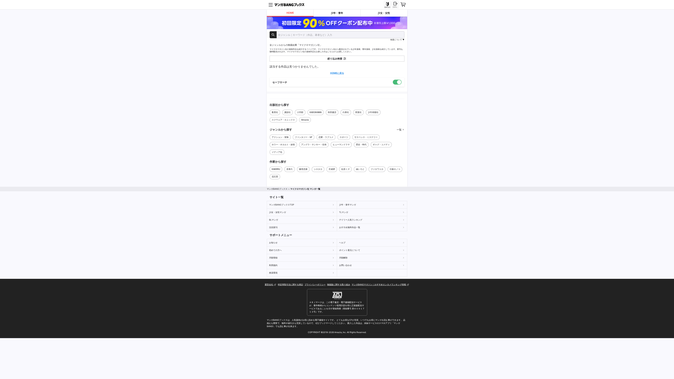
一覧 (399, 129)
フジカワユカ (377, 169)
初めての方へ (275, 250)
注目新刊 (273, 227)
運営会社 (269, 284)
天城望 (332, 169)
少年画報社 (373, 112)
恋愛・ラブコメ (326, 137)
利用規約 (273, 265)
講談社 (287, 112)
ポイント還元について (349, 250)
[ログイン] (395, 4)
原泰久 (289, 169)
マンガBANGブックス (277, 189)
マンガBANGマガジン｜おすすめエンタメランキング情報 (379, 284)
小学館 (300, 112)
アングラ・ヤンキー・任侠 (313, 144)
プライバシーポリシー (315, 284)
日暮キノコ (395, 169)
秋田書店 (332, 112)
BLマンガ (273, 219)
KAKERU (276, 169)
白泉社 (346, 112)
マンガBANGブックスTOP (281, 204)
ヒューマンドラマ (341, 144)
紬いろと (360, 169)
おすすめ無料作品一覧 (349, 227)
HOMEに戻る (337, 73)
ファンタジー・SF (303, 137)
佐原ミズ (345, 169)
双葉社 (358, 112)
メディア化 (277, 152)
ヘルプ (342, 242)
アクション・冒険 (280, 137)
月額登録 (273, 257)
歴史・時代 (361, 144)
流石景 (275, 176)
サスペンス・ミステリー (366, 137)
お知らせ (273, 242)
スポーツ (344, 137)
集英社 (275, 112)
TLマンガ (343, 212)
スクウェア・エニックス (283, 119)
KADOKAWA (316, 112)
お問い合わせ (345, 265)
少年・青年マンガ (347, 204)
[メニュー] (271, 5)
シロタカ (318, 169)
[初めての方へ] (387, 4)
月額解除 (343, 257)
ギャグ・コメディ (381, 144)
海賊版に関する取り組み (338, 284)
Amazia (305, 119)
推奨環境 (273, 272)
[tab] (290, 13)
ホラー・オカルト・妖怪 (283, 144)
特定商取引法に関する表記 (290, 284)
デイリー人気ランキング (350, 219)
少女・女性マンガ (277, 212)
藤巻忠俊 (303, 169)
